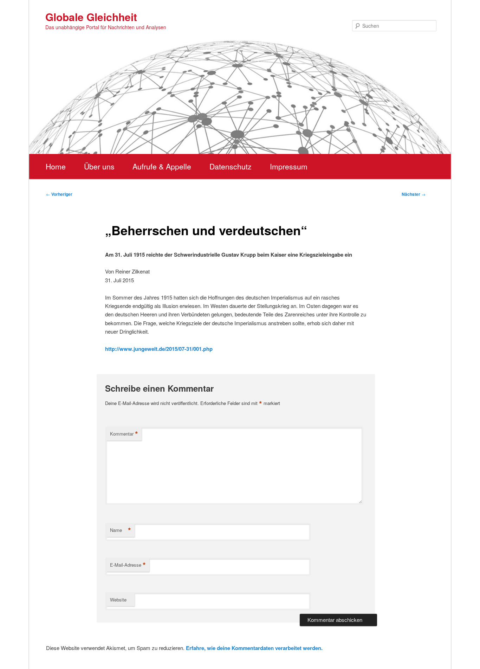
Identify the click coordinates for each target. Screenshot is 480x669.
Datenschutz (230, 166)
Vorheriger (59, 194)
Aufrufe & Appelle (161, 166)
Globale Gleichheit (91, 16)
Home (56, 166)
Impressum (288, 166)
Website (118, 599)
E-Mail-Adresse (128, 565)
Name (120, 530)
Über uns (99, 166)
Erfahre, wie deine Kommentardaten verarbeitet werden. (254, 648)
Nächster (414, 194)
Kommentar (124, 433)
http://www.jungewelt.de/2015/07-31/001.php (159, 349)
